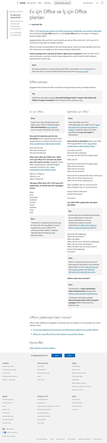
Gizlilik (52, 439)
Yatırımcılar (75, 409)
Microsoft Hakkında (77, 403)
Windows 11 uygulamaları (9, 379)
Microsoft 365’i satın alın (62, 3)
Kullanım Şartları (60, 439)
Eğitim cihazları (76, 369)
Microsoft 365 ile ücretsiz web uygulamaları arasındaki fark (16, 25)
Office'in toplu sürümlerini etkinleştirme (83, 293)
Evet (56, 355)
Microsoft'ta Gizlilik (77, 406)
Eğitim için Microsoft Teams (79, 373)
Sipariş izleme (40, 379)
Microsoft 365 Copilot (8, 419)
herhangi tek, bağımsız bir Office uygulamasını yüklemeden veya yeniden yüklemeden (70, 31)
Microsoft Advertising (8, 416)
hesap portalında (51, 127)
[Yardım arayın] (97, 2)
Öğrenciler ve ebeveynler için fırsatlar (81, 386)
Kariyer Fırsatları (76, 399)
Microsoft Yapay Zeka (8, 399)
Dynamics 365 (6, 409)
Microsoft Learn (41, 403)
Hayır (70, 355)
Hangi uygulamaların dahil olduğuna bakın (45, 143)
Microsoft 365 (31, 3)
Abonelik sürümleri (16, 11)
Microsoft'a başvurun (42, 439)
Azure (4, 406)
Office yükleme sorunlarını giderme (42, 348)
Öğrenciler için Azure (77, 390)
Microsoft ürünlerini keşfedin (10, 376)
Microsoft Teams (7, 423)
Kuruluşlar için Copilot (8, 366)
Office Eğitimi (75, 379)
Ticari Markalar (71, 439)
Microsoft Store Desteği (43, 373)
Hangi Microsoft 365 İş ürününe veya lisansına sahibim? (84, 127)
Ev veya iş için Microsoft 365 (15, 16)
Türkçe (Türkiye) (10, 429)
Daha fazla (47, 3)
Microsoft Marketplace (43, 413)
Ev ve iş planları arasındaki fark (16, 33)
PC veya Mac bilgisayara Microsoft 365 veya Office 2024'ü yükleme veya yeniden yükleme (65, 330)
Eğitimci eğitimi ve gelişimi (79, 383)
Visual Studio (40, 423)
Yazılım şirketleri (41, 419)
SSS (53, 233)
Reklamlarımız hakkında (84, 439)
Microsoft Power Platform (43, 416)
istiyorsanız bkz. (83, 71)
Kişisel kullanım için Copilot (9, 369)
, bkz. (49, 58)
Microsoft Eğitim (76, 366)
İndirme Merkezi (41, 369)
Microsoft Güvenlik (7, 403)
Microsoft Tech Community (44, 409)
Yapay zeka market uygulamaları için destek (48, 406)
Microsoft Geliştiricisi (42, 399)
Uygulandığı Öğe (36, 24)
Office (39, 3)
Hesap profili (40, 366)
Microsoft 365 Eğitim (77, 376)
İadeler (39, 376)
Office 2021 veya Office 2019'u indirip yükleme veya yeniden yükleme (58, 334)
